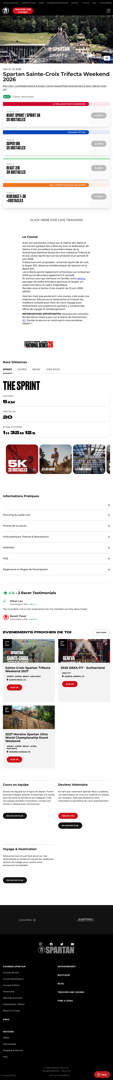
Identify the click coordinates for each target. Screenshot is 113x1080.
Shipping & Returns (13, 1050)
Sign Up (14, 687)
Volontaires (9, 991)
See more (101, 632)
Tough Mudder (10, 3)
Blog (61, 983)
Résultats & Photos (12, 998)
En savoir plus (15, 816)
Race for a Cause (11, 1010)
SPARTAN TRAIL (28, 3)
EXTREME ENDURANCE (57, 3)
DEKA (41, 3)
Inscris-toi (68, 816)
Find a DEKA (65, 1001)
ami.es (81, 278)
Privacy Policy (8, 1075)
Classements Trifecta (13, 1004)
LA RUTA (85, 3)
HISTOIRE (8, 1031)
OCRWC (75, 3)
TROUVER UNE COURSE (71, 992)
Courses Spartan (14, 966)
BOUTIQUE (64, 975)
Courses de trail (11, 972)
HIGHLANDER (105, 3)
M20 (94, 3)
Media (6, 1037)
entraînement (67, 966)
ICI (24, 320)
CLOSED (99, 115)
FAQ (5, 1056)
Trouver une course (23, 10)
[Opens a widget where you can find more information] (102, 1075)
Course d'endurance (13, 979)
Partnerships (9, 1044)
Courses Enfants (11, 985)
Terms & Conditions (60, 1075)
